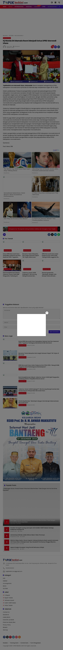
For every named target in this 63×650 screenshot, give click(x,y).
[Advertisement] (31, 325)
